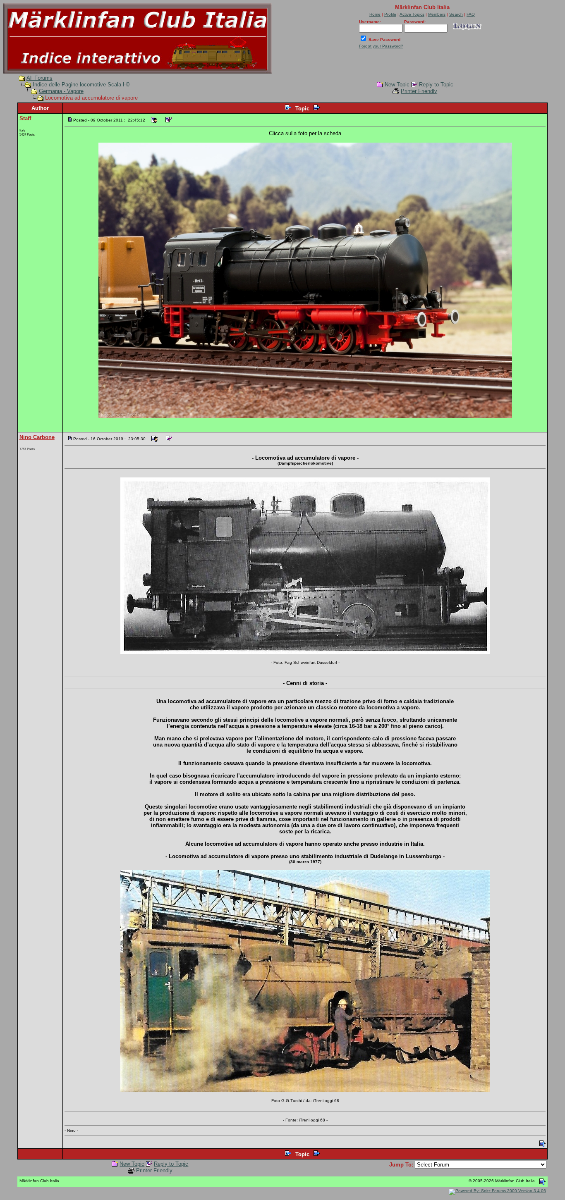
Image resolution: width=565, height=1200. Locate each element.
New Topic (397, 84)
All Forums (39, 78)
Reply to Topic (436, 84)
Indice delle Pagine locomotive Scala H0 (81, 84)
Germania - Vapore (61, 91)
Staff (25, 118)
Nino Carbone (37, 437)
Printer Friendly (419, 91)
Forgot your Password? (381, 46)
